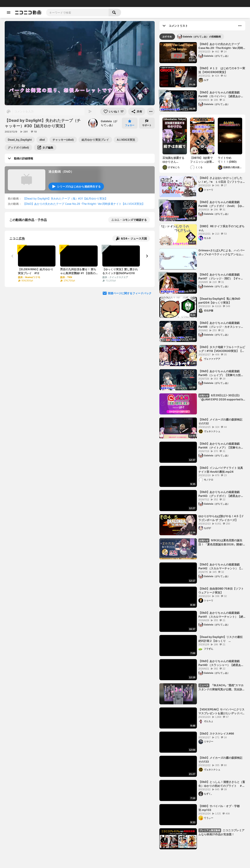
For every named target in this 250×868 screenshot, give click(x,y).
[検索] (115, 12)
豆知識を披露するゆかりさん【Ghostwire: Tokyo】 (173, 159)
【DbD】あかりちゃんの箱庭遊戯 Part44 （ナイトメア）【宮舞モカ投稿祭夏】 (221, 445)
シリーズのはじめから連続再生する (79, 186)
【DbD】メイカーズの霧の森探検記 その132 (220, 421)
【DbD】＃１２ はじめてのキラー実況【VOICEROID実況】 (221, 70)
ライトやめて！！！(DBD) (227, 159)
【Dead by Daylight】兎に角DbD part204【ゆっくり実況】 (219, 300)
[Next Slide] (147, 296)
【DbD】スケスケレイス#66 (216, 733)
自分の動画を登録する (31, 260)
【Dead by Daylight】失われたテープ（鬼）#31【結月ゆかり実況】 (65, 198)
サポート (147, 125)
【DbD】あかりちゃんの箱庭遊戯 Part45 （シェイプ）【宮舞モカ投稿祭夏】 (221, 373)
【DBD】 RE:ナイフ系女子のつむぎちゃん (221, 228)
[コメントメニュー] (240, 26)
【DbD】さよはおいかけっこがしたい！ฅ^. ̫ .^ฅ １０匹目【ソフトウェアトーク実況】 (221, 180)
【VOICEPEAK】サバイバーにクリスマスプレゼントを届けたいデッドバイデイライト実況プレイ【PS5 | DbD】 (221, 711)
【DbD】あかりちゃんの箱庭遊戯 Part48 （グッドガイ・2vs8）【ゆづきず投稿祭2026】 (221, 204)
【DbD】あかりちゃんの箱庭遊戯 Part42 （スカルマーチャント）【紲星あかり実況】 (221, 566)
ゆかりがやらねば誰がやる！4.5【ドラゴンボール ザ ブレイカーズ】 (221, 518)
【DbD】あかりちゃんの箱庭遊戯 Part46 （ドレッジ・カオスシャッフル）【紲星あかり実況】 (221, 324)
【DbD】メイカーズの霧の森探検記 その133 (220, 759)
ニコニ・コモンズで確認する (129, 219)
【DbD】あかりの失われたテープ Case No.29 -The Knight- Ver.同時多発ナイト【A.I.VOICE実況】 (84, 203)
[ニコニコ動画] (28, 12)
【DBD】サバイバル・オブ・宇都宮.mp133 (219, 807)
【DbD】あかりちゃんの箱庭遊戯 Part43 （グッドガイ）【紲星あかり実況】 (221, 494)
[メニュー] (151, 111)
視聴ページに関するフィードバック (130, 333)
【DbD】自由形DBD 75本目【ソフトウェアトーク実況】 (221, 590)
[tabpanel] (202, 445)
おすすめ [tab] (167, 36)
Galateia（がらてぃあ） (109, 123)
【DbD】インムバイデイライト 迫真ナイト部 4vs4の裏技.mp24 (220, 469)
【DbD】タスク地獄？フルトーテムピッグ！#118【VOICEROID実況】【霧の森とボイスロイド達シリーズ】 (221, 349)
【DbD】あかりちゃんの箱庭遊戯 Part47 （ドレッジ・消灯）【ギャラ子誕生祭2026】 (220, 276)
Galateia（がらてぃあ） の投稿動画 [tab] (202, 36)
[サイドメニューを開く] (8, 12)
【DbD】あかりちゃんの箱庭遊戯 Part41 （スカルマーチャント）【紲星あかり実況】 (220, 614)
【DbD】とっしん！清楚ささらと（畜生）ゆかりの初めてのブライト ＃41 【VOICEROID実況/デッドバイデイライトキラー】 (221, 784)
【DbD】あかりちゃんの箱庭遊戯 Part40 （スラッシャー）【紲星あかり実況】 (221, 663)
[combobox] (77, 12)
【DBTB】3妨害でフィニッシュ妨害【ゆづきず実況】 (201, 159)
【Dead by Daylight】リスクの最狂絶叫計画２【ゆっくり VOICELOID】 (220, 639)
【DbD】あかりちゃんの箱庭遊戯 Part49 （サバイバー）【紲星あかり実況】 (221, 94)
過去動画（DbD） (61, 171)
